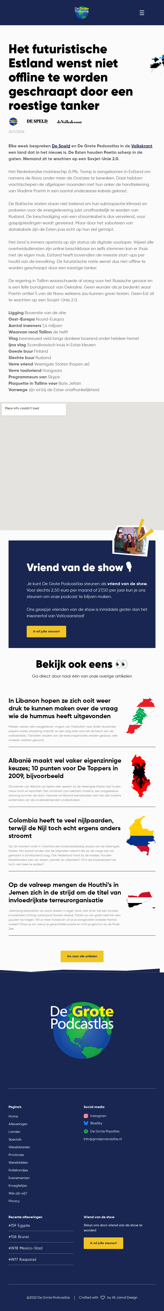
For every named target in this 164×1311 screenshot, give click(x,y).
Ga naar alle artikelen (82, 956)
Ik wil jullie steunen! (46, 631)
